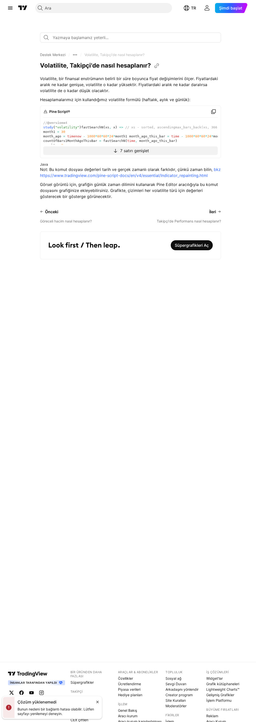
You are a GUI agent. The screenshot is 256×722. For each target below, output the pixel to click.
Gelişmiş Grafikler (220, 695)
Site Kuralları (176, 700)
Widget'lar (214, 678)
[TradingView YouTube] (31, 692)
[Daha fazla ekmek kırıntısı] (75, 55)
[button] (53, 55)
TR (193, 8)
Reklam (212, 716)
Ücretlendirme (129, 684)
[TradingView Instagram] (41, 692)
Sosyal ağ (174, 678)
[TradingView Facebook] (21, 692)
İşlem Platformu (219, 700)
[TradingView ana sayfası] (22, 8)
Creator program (179, 695)
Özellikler (125, 678)
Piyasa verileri (129, 689)
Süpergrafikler (82, 682)
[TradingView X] (11, 692)
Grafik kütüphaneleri (222, 684)
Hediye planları (130, 695)
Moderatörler (176, 706)
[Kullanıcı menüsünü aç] (207, 8)
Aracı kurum (128, 716)
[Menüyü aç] (10, 8)
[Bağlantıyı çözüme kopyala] (156, 66)
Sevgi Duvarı (176, 684)
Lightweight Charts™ (223, 689)
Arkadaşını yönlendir (182, 689)
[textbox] (132, 37)
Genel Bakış (127, 710)
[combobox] (130, 38)
